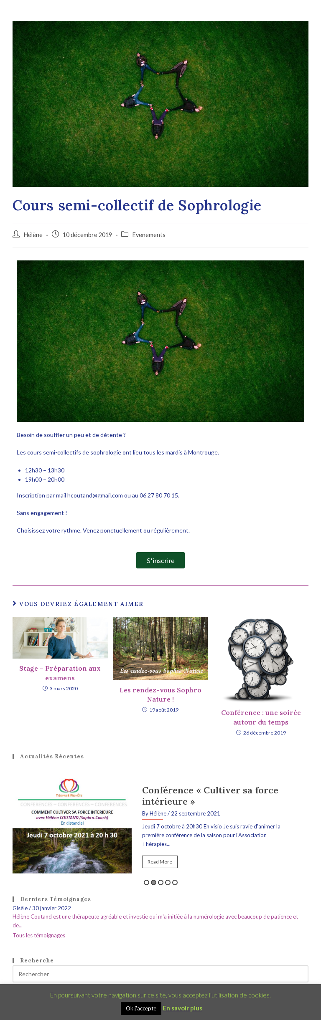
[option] (160, 828)
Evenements (149, 234)
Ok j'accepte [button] (141, 1008)
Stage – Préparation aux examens (60, 673)
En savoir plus (182, 1008)
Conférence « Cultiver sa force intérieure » (210, 795)
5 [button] (175, 882)
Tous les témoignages (39, 935)
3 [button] (160, 882)
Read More (160, 861)
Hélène (33, 234)
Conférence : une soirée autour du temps (261, 717)
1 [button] (146, 882)
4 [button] (168, 882)
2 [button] (153, 882)
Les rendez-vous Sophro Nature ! (160, 694)
